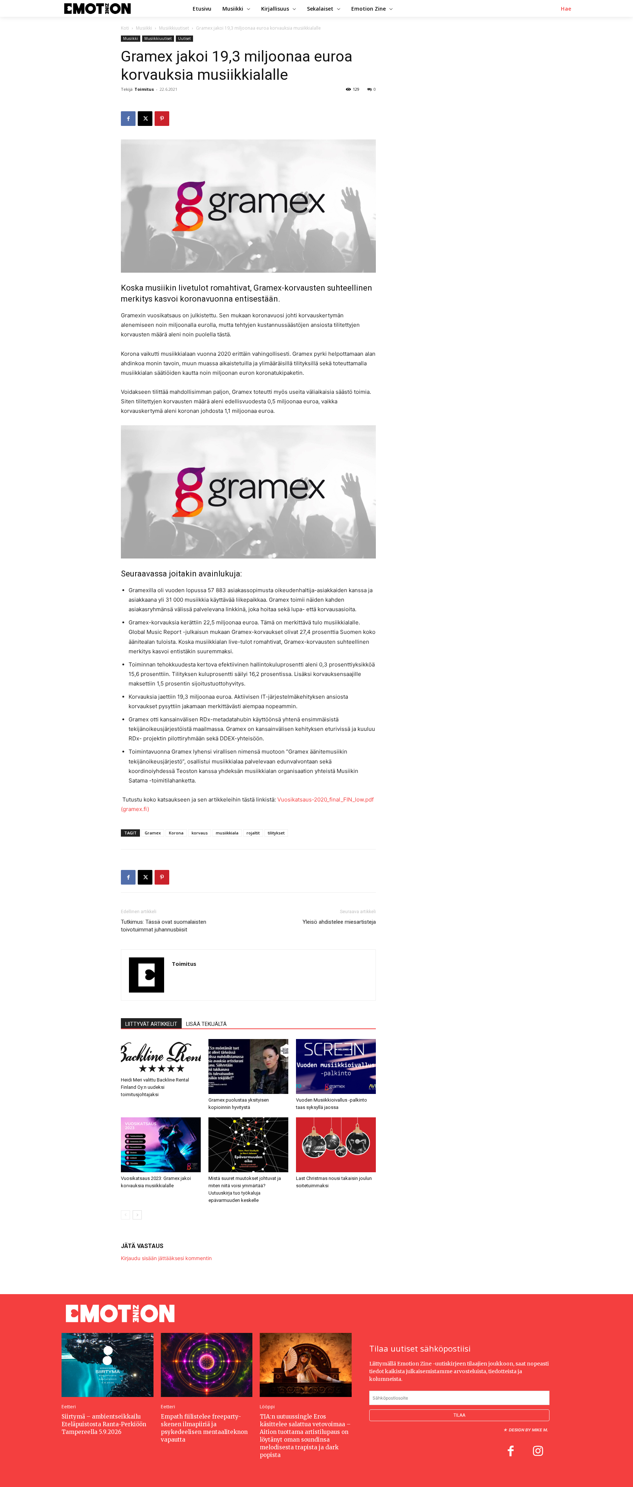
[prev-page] (125, 1214)
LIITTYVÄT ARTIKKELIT (151, 1024)
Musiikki (144, 28)
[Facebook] (128, 118)
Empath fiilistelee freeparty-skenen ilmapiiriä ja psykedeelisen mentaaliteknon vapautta (204, 1428)
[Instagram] (537, 1452)
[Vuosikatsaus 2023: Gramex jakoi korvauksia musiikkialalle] (161, 1144)
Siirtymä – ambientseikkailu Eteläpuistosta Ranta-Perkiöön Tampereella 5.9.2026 (104, 1424)
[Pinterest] (162, 118)
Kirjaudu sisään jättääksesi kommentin (166, 1258)
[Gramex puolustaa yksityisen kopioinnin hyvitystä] (248, 1066)
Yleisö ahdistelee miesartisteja (339, 922)
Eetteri (69, 1406)
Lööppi (267, 1406)
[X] (145, 118)
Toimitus (144, 89)
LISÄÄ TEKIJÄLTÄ (206, 1024)
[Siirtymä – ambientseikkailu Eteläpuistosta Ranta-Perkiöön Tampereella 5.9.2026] (107, 1365)
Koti (125, 28)
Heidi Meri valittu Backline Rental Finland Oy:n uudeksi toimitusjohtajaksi (155, 1087)
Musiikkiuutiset (174, 28)
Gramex (153, 833)
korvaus (200, 833)
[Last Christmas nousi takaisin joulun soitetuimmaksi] (336, 1144)
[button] (566, 8)
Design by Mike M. (528, 1429)
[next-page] (137, 1214)
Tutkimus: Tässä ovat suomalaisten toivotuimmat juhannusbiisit (163, 926)
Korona (176, 833)
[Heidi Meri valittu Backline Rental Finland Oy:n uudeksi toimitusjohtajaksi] (161, 1056)
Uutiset (184, 38)
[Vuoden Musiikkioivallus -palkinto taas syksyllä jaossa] (336, 1066)
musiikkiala (227, 833)
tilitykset (276, 833)
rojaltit (253, 833)
